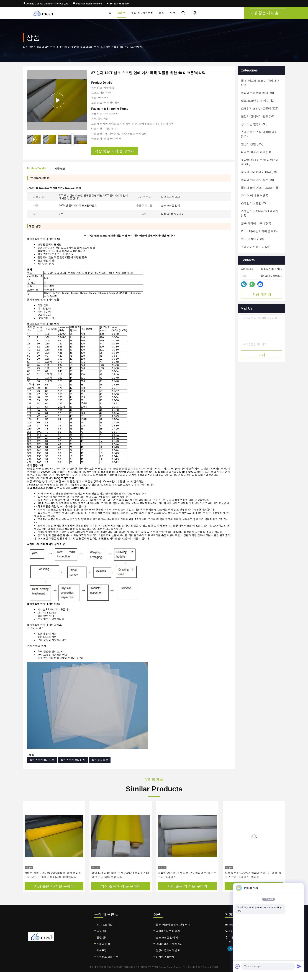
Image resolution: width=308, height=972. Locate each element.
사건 (172, 12)
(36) (260, 162)
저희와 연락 (103, 943)
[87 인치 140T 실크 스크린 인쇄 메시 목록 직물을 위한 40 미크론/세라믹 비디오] (57, 100)
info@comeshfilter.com (89, 3)
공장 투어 (102, 931)
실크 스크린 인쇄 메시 (48, 46)
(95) (254, 124)
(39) (257, 92)
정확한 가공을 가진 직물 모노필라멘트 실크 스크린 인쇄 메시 (120, 875)
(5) (259, 231)
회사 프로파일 (104, 924)
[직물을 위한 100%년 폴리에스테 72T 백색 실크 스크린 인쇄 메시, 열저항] (187, 836)
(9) (252, 239)
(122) (259, 108)
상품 (30, 46)
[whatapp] (252, 284)
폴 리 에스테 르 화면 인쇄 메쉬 (173, 924)
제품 (120, 12)
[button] (29, 842)
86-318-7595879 (119, 3)
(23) (255, 246)
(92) (260, 82)
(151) (259, 134)
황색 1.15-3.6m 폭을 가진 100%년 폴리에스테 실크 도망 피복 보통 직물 (53, 875)
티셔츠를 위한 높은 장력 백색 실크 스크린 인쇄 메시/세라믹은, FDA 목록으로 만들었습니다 (254, 875)
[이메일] (260, 284)
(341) (258, 116)
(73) (256, 223)
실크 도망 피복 (100, 760)
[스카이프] (244, 284)
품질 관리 (102, 937)
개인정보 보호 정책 (107, 956)
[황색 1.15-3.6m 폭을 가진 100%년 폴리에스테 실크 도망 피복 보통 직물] (54, 836)
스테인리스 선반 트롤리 (169, 943)
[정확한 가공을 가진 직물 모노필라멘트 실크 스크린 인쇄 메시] (120, 836)
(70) (257, 179)
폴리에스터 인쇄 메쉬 (168, 931)
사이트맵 (102, 950)
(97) (254, 195)
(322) (252, 144)
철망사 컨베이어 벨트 (168, 950)
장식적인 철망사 (165, 956)
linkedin (230, 948)
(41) (257, 100)
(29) (259, 171)
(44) (259, 213)
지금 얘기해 (261, 294)
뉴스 (161, 12)
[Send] (299, 966)
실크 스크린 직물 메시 (73, 760)
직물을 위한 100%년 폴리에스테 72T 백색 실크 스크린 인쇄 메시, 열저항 (186, 875)
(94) (256, 152)
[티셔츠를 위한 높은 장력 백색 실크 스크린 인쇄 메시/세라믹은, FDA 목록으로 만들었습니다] (254, 836)
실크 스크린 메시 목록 (42, 760)
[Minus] (299, 888)
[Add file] (237, 966)
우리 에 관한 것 (140, 12)
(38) (260, 187)
